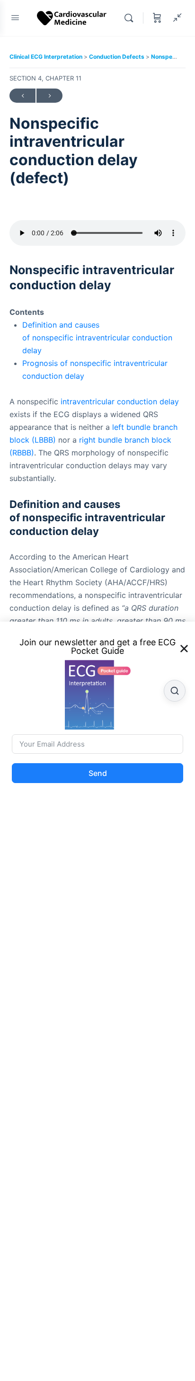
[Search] (131, 18)
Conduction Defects (117, 56)
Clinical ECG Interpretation (46, 56)
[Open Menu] (15, 17)
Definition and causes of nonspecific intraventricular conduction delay (97, 337)
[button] (184, 648)
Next (49, 96)
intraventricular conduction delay (120, 401)
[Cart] (157, 18)
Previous (22, 96)
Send (98, 773)
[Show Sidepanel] (175, 18)
